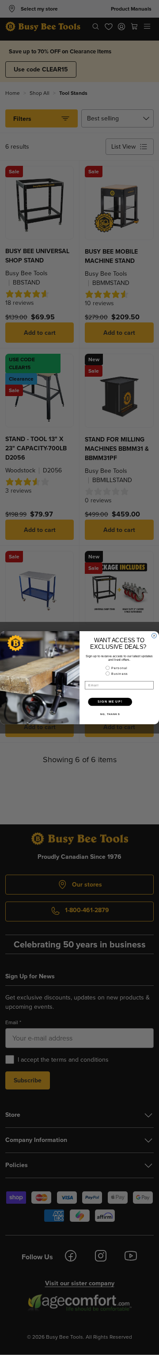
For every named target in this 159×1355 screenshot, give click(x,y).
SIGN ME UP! (110, 701)
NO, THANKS (110, 713)
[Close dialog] (153, 635)
